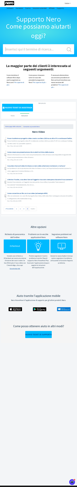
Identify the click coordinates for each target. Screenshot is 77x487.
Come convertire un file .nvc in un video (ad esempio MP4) (27, 193)
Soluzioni (24, 116)
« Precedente (9, 209)
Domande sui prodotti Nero (31, 126)
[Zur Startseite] (11, 3)
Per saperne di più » (39, 82)
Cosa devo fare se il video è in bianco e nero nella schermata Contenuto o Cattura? (36, 166)
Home (13, 116)
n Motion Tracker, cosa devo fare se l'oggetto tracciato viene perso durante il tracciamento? (40, 180)
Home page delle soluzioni (13, 126)
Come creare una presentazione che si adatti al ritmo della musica (30, 152)
